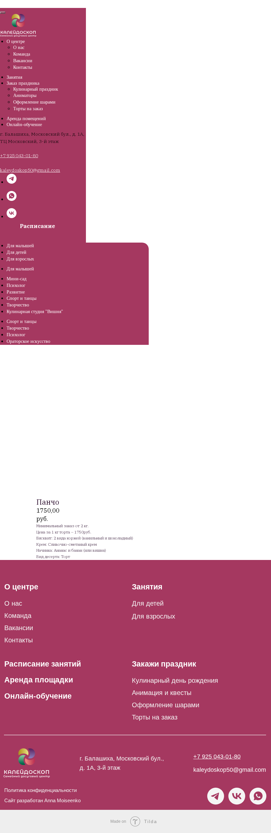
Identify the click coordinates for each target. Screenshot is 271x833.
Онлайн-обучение (24, 124)
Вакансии (22, 60)
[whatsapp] (12, 199)
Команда (21, 54)
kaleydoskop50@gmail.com (229, 769)
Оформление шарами (34, 102)
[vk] (12, 216)
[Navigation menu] (4, 3)
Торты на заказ (28, 108)
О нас (18, 47)
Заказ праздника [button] (23, 83)
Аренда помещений (26, 118)
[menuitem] (20, 245)
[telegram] (12, 182)
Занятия (14, 77)
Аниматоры (24, 95)
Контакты (22, 67)
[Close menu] (2, 13)
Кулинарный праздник (35, 89)
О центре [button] (16, 41)
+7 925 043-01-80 (19, 156)
